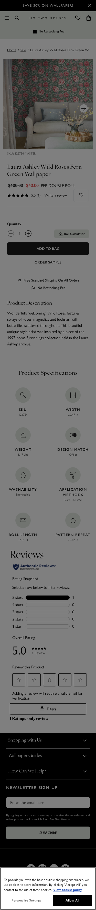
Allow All (72, 900)
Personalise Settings (26, 900)
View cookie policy (67, 890)
